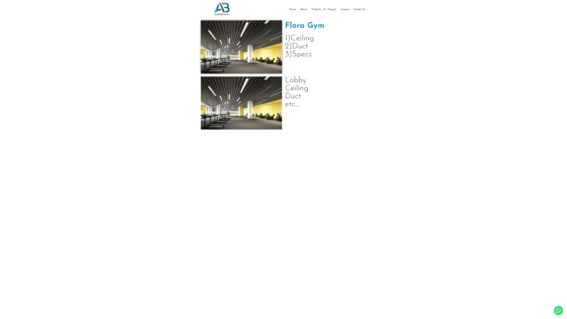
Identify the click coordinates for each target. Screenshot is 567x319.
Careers (345, 9)
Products (316, 9)
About (303, 9)
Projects (332, 9)
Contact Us (359, 9)
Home (292, 9)
